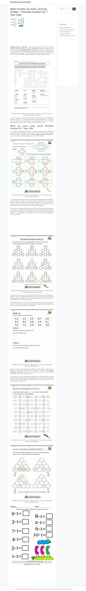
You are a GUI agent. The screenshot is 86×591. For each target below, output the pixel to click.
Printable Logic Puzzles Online (66, 29)
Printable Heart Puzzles (64, 33)
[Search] (74, 9)
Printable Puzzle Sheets (65, 27)
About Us (35, 589)
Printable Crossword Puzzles (20, 2)
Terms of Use (53, 589)
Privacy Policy (47, 589)
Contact (69, 589)
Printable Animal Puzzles (65, 31)
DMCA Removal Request (62, 589)
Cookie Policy (40, 589)
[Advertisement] (32, 37)
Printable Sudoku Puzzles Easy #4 (67, 35)
